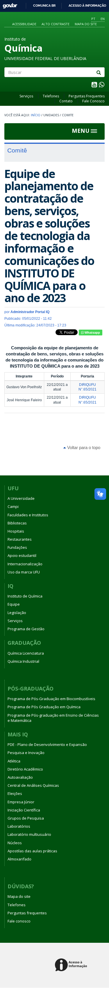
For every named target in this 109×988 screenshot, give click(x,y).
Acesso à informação (87, 5)
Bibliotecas (17, 523)
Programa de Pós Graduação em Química (44, 706)
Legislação (17, 612)
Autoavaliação (20, 777)
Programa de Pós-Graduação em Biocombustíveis (51, 698)
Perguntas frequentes (27, 913)
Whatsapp (92, 332)
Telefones (51, 96)
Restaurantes (20, 539)
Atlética (14, 761)
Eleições (15, 793)
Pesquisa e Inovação (26, 752)
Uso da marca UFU (24, 572)
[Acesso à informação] (72, 965)
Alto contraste (55, 24)
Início (35, 115)
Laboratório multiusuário (29, 834)
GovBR (8, 4)
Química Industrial (23, 661)
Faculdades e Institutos (28, 514)
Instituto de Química (25, 596)
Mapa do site (86, 24)
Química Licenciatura (26, 653)
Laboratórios (19, 826)
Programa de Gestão (26, 628)
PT (93, 19)
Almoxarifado (19, 859)
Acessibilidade (24, 24)
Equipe (14, 604)
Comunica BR (44, 5)
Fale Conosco (93, 101)
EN (103, 19)
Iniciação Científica (24, 810)
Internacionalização (25, 563)
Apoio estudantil (22, 555)
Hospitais (16, 531)
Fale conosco (19, 921)
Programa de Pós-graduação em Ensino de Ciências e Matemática (53, 718)
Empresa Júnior (21, 801)
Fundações (17, 547)
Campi (13, 506)
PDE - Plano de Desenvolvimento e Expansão (47, 744)
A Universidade (21, 498)
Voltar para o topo (83, 447)
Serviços (26, 96)
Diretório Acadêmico (25, 769)
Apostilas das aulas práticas (32, 850)
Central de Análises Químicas (33, 785)
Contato (66, 101)
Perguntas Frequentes (87, 96)
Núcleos (15, 842)
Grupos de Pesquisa (26, 818)
